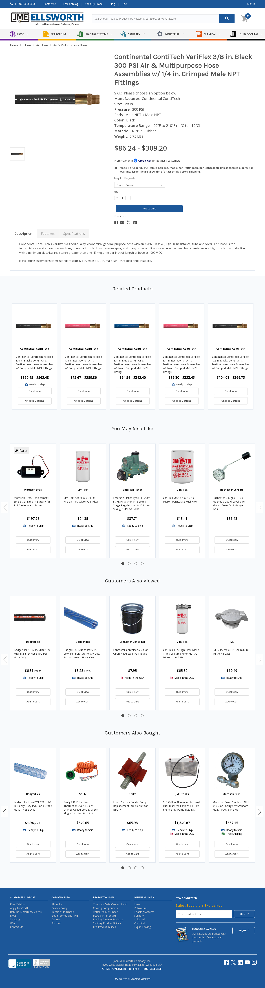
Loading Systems (144, 912)
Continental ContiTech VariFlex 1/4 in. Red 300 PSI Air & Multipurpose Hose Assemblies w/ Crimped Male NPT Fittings (83, 362)
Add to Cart (33, 549)
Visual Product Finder (105, 912)
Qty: (116, 192)
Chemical (139, 923)
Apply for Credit (19, 908)
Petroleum (140, 908)
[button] (4, 507)
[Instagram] (254, 962)
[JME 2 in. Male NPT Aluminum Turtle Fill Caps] (232, 618)
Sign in (251, 3)
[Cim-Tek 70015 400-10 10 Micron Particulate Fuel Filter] (182, 466)
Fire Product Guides (104, 927)
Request (243, 930)
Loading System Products (108, 919)
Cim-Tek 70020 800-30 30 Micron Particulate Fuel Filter (81, 499)
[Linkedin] (135, 222)
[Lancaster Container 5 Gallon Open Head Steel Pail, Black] (132, 618)
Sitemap (56, 923)
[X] (128, 222)
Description (23, 233)
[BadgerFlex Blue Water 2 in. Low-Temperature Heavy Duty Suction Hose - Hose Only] (83, 618)
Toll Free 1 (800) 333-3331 (145, 969)
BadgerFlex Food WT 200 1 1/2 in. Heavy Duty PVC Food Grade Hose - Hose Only (33, 805)
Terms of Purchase (63, 912)
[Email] (122, 222)
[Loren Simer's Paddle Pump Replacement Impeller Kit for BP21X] (132, 771)
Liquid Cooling (142, 927)
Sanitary (139, 915)
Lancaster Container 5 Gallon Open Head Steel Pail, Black (130, 651)
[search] (227, 18)
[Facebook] (116, 222)
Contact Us (49, 4)
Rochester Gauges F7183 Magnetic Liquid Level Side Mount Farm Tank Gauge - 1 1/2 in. (230, 503)
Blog (112, 4)
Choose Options (34, 400)
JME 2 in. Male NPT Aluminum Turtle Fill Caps (231, 651)
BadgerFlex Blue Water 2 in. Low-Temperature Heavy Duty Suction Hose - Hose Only (82, 653)
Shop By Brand (94, 4)
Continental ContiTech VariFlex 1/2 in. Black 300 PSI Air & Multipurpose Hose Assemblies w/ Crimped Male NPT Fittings (230, 362)
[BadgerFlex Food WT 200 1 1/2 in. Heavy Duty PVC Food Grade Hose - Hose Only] (33, 771)
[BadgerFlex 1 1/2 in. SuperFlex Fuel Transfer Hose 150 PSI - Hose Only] (33, 618)
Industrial (139, 919)
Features (48, 233)
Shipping (15, 919)
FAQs (13, 915)
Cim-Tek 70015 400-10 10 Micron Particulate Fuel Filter (180, 499)
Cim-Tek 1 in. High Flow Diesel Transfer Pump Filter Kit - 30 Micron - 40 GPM (181, 653)
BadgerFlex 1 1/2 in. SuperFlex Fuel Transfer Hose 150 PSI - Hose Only (32, 653)
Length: (124, 178)
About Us (57, 904)
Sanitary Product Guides (107, 923)
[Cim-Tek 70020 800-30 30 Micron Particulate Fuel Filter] (83, 466)
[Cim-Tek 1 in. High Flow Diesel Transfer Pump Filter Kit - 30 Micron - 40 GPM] (182, 618)
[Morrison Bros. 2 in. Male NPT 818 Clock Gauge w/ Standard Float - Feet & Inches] (232, 771)
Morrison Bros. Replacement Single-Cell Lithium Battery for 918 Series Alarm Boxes (32, 501)
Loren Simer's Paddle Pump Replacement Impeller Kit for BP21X (130, 805)
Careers (56, 919)
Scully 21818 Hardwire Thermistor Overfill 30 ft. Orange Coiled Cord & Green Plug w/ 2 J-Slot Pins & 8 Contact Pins (81, 807)
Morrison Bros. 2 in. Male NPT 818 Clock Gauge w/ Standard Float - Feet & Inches (231, 805)
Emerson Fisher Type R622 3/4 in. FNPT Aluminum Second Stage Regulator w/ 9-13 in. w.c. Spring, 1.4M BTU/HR (132, 503)
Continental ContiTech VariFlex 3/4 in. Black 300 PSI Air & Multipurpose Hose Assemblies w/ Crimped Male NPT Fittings (34, 362)
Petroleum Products (104, 915)
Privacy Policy (59, 908)
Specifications (74, 233)
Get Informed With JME (65, 915)
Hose (137, 904)
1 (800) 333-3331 (25, 4)
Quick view (35, 391)
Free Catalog (70, 4)
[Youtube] (247, 962)
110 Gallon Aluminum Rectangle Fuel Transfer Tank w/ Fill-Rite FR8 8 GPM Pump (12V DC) (182, 805)
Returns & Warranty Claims (26, 912)
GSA (124, 4)
